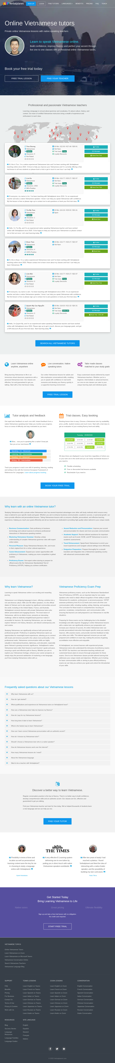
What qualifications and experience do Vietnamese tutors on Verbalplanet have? (39, 704)
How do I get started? (18, 699)
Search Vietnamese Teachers (15, 963)
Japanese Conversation (85, 1006)
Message (97, 151)
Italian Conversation (84, 996)
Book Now (96, 219)
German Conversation (85, 999)
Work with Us (9, 1010)
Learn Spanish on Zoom (58, 993)
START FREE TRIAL (57, 926)
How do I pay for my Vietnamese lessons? (26, 715)
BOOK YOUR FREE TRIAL (57, 485)
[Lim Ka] (14, 183)
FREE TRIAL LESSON (21, 78)
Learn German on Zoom (58, 999)
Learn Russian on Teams (32, 1010)
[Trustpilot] (64, 1049)
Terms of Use (9, 1003)
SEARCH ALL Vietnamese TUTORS (57, 343)
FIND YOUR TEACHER (57, 78)
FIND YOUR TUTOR (57, 821)
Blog (6, 1025)
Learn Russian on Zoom (58, 1010)
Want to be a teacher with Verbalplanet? (25, 763)
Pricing (7, 993)
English (25, 1025)
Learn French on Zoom (58, 989)
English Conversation (84, 986)
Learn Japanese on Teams (32, 1006)
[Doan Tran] (14, 247)
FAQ (97, 3)
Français (26, 1035)
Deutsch (26, 1032)
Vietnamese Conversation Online (16, 960)
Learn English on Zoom (58, 986)
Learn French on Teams (31, 989)
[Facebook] (50, 1049)
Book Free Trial (97, 155)
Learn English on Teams (31, 986)
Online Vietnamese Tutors (14, 949)
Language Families (11, 1038)
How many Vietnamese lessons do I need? (26, 752)
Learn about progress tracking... (36, 472)
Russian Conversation (85, 1010)
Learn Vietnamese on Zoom (15, 953)
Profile (97, 147)
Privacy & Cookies (11, 1006)
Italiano (25, 1039)
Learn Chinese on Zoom (58, 1003)
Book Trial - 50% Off (96, 315)
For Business (9, 996)
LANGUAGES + (67, 3)
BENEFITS (79, 3)
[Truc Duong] (14, 151)
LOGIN (41, 4)
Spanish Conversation (85, 993)
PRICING (89, 3)
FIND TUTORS (53, 3)
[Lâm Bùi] (14, 279)
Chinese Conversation (85, 1003)
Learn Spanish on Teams (32, 993)
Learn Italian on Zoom (58, 996)
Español (26, 1028)
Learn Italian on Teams (31, 996)
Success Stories (10, 1028)
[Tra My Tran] (14, 215)
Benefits (7, 989)
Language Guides (11, 1041)
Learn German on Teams (32, 999)
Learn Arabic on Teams (31, 1013)
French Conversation (84, 989)
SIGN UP (31, 4)
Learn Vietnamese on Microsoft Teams (18, 956)
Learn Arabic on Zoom (58, 1013)
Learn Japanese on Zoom (59, 1006)
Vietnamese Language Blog (14, 966)
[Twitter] (57, 1049)
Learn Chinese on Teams (32, 1003)
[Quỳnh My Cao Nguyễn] (14, 310)
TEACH (104, 3)
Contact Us (9, 999)
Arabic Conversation (84, 1013)
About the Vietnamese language (22, 758)
